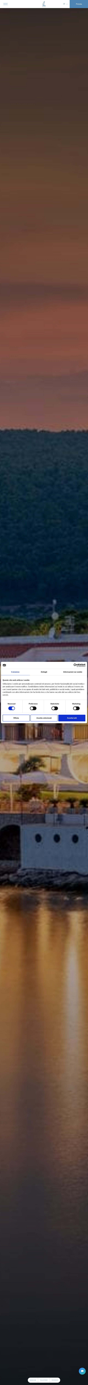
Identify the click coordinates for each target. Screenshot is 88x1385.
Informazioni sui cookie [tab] (72, 672)
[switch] (33, 708)
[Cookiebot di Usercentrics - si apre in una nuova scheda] (75, 665)
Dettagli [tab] (44, 672)
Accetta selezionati (44, 718)
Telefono (44, 1380)
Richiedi (55, 1380)
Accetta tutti (72, 718)
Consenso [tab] (15, 672)
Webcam (33, 1380)
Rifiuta (16, 718)
